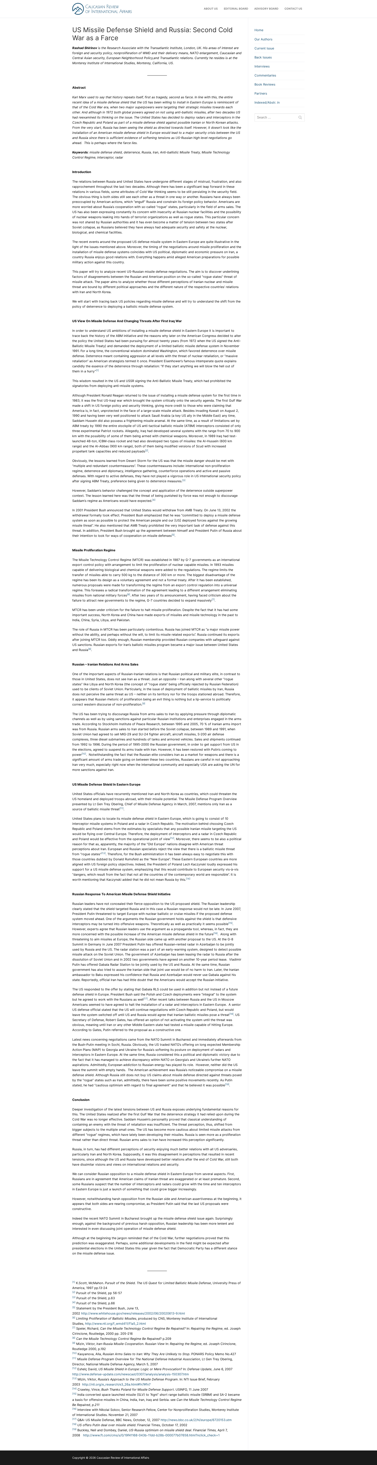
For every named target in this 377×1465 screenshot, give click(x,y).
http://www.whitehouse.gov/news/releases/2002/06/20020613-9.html (133, 1313)
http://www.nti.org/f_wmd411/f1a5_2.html (115, 1324)
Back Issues (263, 57)
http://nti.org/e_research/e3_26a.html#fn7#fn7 (116, 1384)
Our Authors (263, 39)
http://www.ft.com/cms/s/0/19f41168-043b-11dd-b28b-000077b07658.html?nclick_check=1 (151, 1435)
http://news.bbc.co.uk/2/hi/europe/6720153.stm (196, 1420)
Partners (260, 93)
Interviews (262, 66)
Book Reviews (264, 84)
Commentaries (265, 75)
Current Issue (264, 48)
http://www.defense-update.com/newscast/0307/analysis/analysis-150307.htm (130, 1374)
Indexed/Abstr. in (267, 102)
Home (258, 30)
